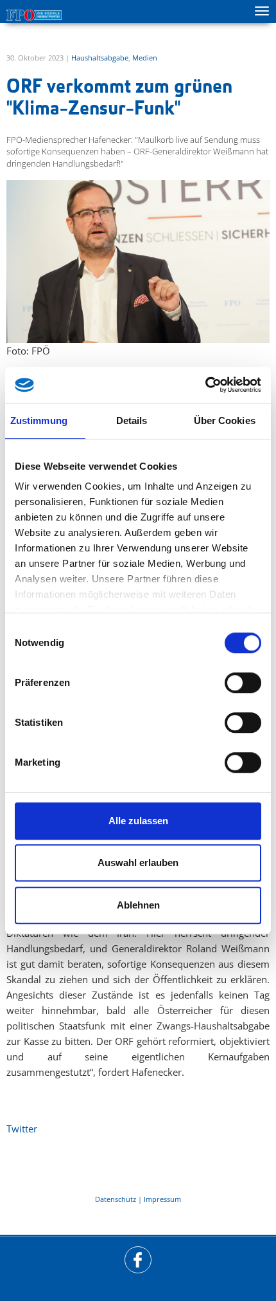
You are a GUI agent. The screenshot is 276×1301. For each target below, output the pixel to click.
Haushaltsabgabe (99, 57)
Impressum (162, 1199)
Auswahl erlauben (138, 862)
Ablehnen (138, 905)
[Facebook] (138, 1259)
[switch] (243, 682)
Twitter (21, 1128)
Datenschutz (115, 1199)
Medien (144, 57)
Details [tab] (132, 420)
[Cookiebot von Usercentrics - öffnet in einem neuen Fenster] (205, 384)
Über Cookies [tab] (224, 420)
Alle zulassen (138, 820)
